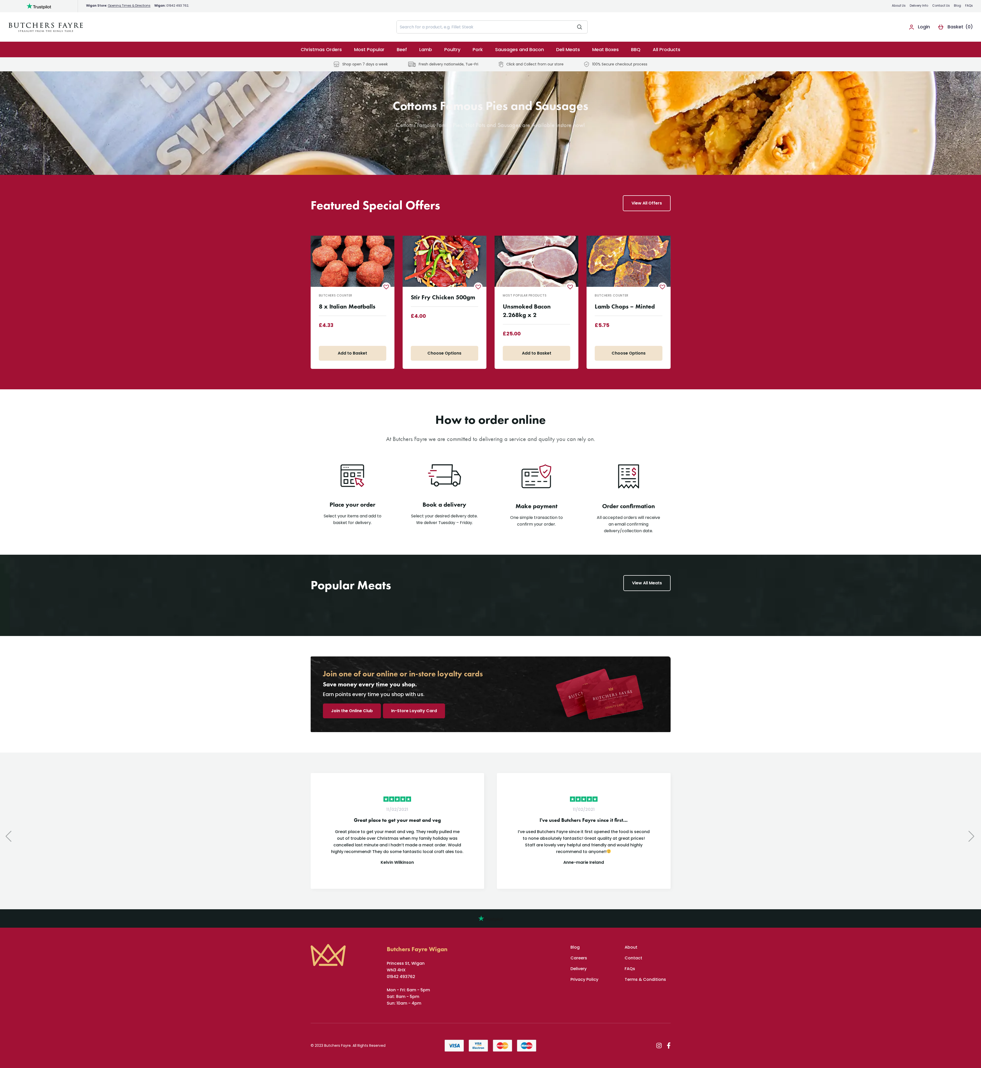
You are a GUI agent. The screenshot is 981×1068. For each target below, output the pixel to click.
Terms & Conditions (645, 979)
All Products (666, 49)
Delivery (578, 969)
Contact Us (941, 5)
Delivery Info (919, 5)
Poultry (452, 49)
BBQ (635, 49)
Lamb (425, 49)
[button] (386, 287)
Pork (478, 49)
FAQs (969, 5)
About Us (899, 5)
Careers (578, 958)
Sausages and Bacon (519, 49)
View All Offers (647, 203)
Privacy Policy (584, 979)
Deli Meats (568, 49)
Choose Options (444, 353)
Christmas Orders (321, 49)
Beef (402, 49)
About (631, 947)
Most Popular (369, 49)
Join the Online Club (352, 711)
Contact (633, 958)
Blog (957, 5)
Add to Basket (352, 353)
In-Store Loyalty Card (414, 711)
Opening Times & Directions (129, 5)
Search (579, 27)
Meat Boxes (605, 49)
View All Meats (647, 583)
